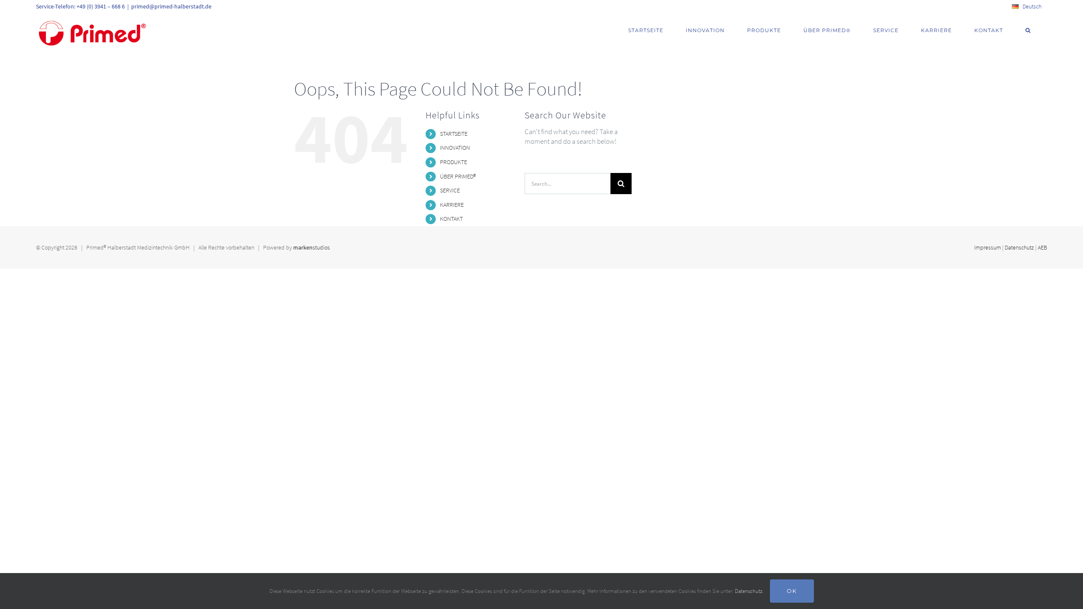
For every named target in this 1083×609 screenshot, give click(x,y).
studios (311, 247)
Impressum (987, 247)
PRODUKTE (453, 162)
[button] (1028, 30)
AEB (1042, 247)
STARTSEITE (453, 133)
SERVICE (450, 190)
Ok (792, 590)
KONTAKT (451, 218)
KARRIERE (452, 204)
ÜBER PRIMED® (458, 176)
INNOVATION (455, 147)
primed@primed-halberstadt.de (171, 6)
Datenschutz (1019, 247)
